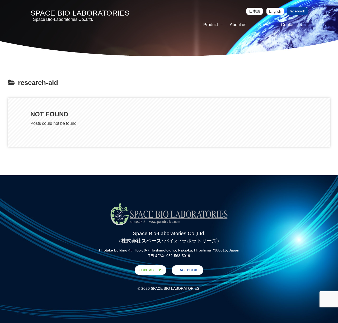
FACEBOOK (187, 270)
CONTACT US (150, 270)
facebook (297, 11)
